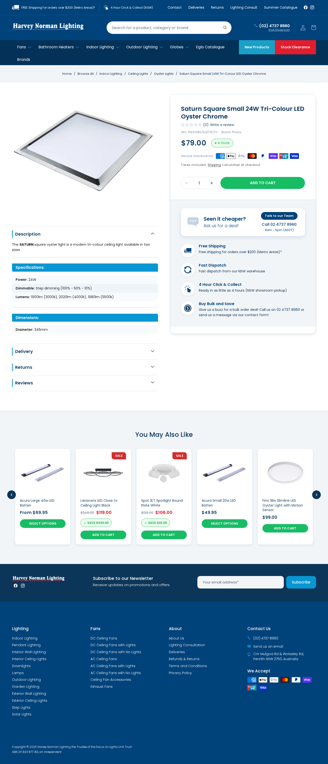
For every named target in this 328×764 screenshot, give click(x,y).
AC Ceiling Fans (104, 659)
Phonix (236, 132)
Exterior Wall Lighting (29, 693)
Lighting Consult (244, 7)
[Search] (225, 27)
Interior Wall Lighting (29, 652)
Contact (175, 7)
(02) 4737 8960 (274, 26)
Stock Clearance (295, 47)
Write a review (222, 124)
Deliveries (196, 7)
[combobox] (169, 27)
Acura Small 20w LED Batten (219, 503)
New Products (257, 47)
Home (67, 73)
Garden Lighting (25, 686)
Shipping (214, 165)
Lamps (18, 672)
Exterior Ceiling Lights (29, 700)
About (175, 628)
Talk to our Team (279, 215)
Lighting (20, 628)
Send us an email (268, 646)
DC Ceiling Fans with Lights (113, 645)
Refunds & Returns (184, 659)
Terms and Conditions (188, 666)
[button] (313, 27)
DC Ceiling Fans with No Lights (116, 652)
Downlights (21, 666)
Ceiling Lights (138, 73)
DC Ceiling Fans (104, 638)
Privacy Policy (180, 672)
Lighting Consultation (187, 645)
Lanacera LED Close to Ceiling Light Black (98, 503)
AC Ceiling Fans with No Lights (116, 672)
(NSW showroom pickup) (266, 290)
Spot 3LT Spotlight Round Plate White (162, 503)
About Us (176, 638)
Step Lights (21, 707)
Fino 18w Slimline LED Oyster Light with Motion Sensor (282, 505)
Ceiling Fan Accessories (111, 679)
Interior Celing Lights (29, 659)
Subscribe (301, 582)
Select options (42, 523)
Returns (217, 7)
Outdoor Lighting (26, 679)
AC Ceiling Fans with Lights (113, 666)
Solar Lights (21, 714)
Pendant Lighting (26, 645)
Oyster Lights (164, 73)
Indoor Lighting (111, 73)
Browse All (86, 73)
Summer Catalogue (281, 7)
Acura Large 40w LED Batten (37, 503)
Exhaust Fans (102, 686)
